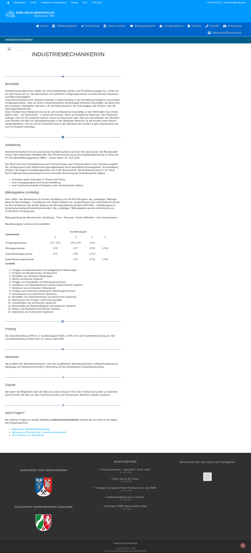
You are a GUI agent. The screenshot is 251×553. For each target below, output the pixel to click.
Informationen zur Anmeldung (28, 435)
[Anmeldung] (8, 2)
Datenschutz (131, 543)
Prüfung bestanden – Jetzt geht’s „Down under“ (125, 469)
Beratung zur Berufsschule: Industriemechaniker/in (39, 432)
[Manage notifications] (243, 545)
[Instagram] (207, 476)
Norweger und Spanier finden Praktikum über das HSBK (125, 487)
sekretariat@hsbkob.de (235, 2)
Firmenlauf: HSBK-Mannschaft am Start (125, 506)
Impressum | (120, 543)
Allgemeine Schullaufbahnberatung (31, 429)
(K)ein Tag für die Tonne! (125, 478)
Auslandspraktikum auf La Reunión (125, 497)
